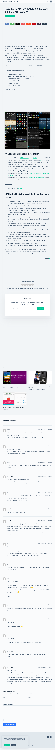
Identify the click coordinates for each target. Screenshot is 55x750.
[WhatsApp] (12, 24)
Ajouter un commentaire (8, 704)
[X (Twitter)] (17, 24)
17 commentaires (13, 411)
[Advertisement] (27, 35)
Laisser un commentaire (9, 724)
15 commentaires (44, 19)
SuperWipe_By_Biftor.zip (36, 177)
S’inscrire (41, 308)
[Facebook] (7, 24)
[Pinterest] (23, 24)
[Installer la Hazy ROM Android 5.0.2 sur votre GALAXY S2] (14, 398)
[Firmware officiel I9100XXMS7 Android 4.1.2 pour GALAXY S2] (40, 377)
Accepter (7, 745)
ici (49, 258)
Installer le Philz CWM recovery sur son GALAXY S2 (14, 386)
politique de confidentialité (30, 311)
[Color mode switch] (17, 1)
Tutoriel (20, 188)
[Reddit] (28, 24)
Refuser (13, 745)
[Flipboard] (34, 24)
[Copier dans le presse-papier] (44, 24)
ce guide (42, 160)
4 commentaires (15, 387)
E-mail (30, 697)
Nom (4, 697)
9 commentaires (41, 389)
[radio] (22, 285)
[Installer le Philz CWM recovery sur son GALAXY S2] (14, 377)
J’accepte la (28, 311)
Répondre (50, 429)
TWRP (35, 158)
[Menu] (51, 1)
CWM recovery (24, 158)
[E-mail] (39, 24)
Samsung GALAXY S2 (10, 16)
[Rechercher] (47, 1)
